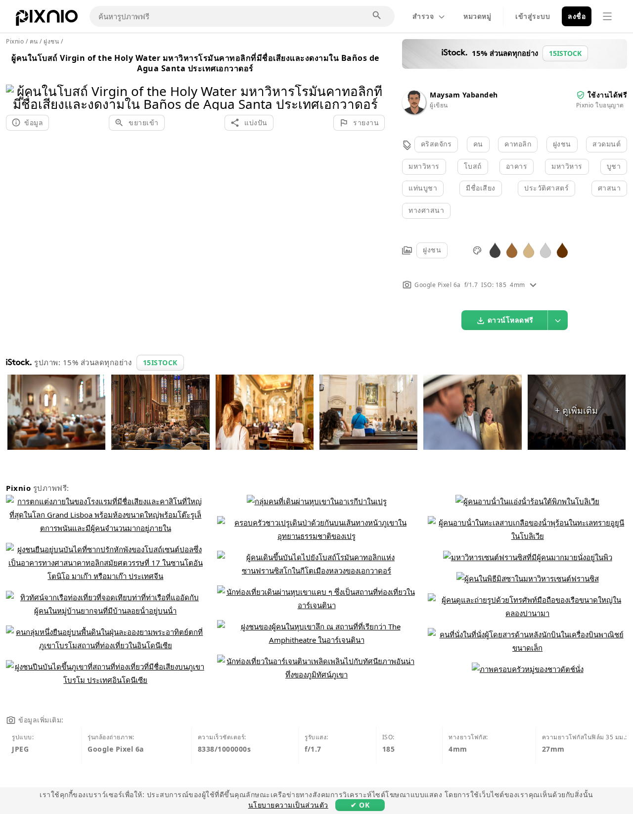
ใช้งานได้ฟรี (608, 94)
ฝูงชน (562, 143)
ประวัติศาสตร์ (546, 187)
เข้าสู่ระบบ (532, 16)
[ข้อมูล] (533, 285)
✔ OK (360, 805)
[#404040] (495, 249)
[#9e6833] (511, 249)
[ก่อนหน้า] (17, 85)
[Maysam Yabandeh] (414, 111)
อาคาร (517, 166)
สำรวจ (423, 16)
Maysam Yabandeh (464, 94)
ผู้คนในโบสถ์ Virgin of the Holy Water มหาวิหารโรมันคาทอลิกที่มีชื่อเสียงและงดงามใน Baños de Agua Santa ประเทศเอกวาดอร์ (195, 63)
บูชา (614, 166)
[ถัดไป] (373, 85)
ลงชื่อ (577, 16)
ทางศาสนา (426, 210)
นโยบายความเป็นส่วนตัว (288, 805)
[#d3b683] (528, 249)
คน (478, 143)
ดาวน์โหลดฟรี (511, 320)
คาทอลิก (517, 143)
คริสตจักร (436, 143)
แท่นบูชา (422, 187)
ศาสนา (609, 187)
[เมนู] (607, 16)
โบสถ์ (473, 166)
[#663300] (562, 249)
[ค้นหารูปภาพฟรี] (377, 15)
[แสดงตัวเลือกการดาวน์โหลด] (558, 320)
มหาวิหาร (424, 166)
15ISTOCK (160, 362)
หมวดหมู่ (477, 16)
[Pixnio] (47, 20)
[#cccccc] (545, 249)
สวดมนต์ (606, 143)
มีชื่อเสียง (481, 187)
